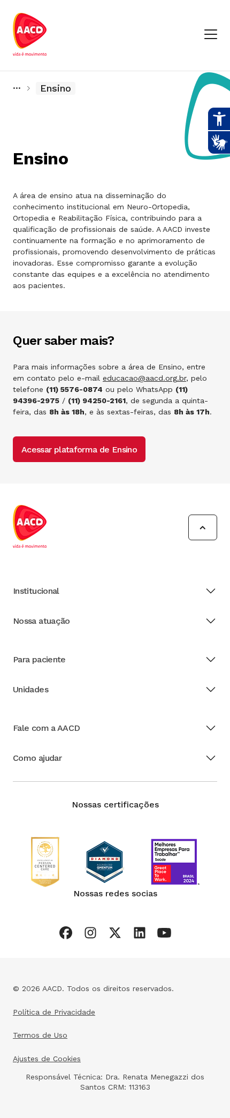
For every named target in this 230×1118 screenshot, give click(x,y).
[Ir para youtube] (164, 933)
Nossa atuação (41, 621)
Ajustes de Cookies (47, 1058)
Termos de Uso (40, 1035)
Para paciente (39, 659)
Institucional (36, 591)
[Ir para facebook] (66, 933)
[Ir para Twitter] (115, 933)
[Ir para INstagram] (90, 933)
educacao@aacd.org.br (144, 378)
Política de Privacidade (54, 1012)
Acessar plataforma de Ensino (79, 449)
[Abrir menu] (210, 35)
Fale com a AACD (46, 728)
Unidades (30, 689)
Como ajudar (37, 758)
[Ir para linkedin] (140, 933)
